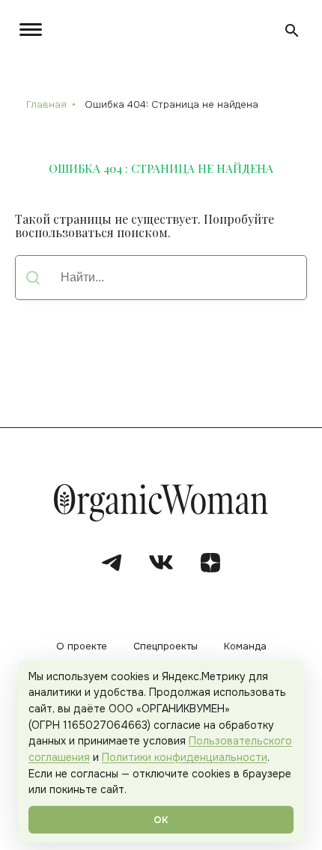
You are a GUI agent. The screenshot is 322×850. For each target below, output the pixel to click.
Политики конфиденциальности (184, 757)
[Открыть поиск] (292, 31)
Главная (46, 104)
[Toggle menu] (33, 29)
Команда (245, 646)
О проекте (81, 646)
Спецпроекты (165, 646)
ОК (161, 819)
